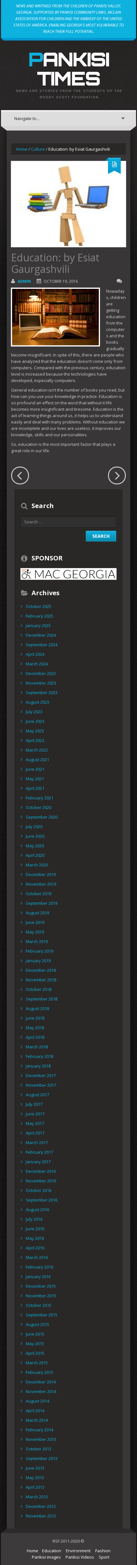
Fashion (103, 1551)
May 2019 (35, 932)
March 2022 (37, 750)
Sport (104, 1557)
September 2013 (41, 1458)
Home (21, 149)
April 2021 (35, 788)
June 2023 (35, 721)
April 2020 (35, 855)
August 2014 (37, 1401)
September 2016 (41, 1200)
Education (51, 1551)
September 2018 (41, 999)
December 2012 (41, 1506)
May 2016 (35, 1238)
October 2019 (38, 893)
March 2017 (37, 1142)
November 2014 (41, 1391)
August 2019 (37, 913)
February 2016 (39, 1267)
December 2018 (41, 970)
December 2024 (41, 635)
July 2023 (34, 712)
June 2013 (35, 1468)
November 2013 (41, 1439)
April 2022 (35, 740)
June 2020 (35, 836)
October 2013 (38, 1449)
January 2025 (38, 625)
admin (24, 281)
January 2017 (38, 1161)
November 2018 (41, 980)
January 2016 (38, 1276)
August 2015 (37, 1324)
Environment (78, 1551)
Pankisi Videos (80, 1557)
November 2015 (41, 1296)
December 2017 (41, 1075)
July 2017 (34, 1104)
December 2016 (41, 1171)
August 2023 (37, 702)
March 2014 (37, 1420)
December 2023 (41, 673)
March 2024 (37, 664)
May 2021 (35, 779)
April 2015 (35, 1353)
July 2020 (34, 826)
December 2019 (41, 874)
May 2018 (35, 1027)
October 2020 (38, 807)
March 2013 (37, 1497)
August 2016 (37, 1209)
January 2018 (38, 1066)
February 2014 (39, 1430)
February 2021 (39, 798)
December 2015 (41, 1286)
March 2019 (37, 941)
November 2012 (41, 1516)
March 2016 (37, 1257)
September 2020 (41, 817)
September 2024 (41, 645)
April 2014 (35, 1410)
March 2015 (37, 1363)
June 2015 (35, 1334)
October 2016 (38, 1190)
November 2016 (41, 1181)
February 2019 (39, 951)
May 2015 (35, 1343)
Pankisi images (46, 1557)
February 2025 (39, 616)
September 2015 (41, 1315)
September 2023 (41, 692)
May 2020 (35, 846)
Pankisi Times (68, 68)
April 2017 (35, 1133)
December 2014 (41, 1382)
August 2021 (37, 759)
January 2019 (38, 960)
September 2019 (41, 903)
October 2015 (38, 1305)
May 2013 (35, 1477)
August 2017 (37, 1094)
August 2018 (37, 1008)
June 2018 (35, 1018)
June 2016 (35, 1229)
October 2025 (38, 606)
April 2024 (35, 654)
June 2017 (35, 1114)
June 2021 (35, 769)
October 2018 (38, 989)
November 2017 (41, 1085)
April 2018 (35, 1037)
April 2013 (35, 1487)
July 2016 (34, 1219)
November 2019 (41, 884)
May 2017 (35, 1123)
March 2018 (37, 1047)
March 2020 (37, 865)
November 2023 (41, 683)
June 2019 (35, 922)
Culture (38, 149)
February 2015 (39, 1372)
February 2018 (39, 1056)
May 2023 (35, 731)
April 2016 (35, 1248)
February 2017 (39, 1152)
